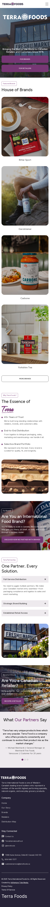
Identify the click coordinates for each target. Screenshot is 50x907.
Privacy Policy (7, 886)
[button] (46, 4)
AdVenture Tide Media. (19, 883)
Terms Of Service (8, 890)
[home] (13, 4)
